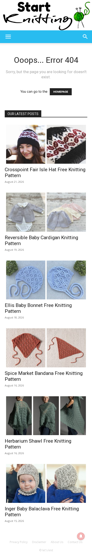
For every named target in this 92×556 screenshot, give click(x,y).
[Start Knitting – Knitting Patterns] (46, 15)
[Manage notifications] (81, 536)
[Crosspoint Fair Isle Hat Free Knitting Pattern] (46, 143)
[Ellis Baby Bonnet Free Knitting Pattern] (46, 279)
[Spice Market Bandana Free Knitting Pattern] (46, 347)
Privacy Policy (19, 542)
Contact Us (75, 542)
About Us (57, 542)
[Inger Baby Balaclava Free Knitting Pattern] (46, 483)
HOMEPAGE (60, 91)
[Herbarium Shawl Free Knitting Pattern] (46, 415)
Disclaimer (39, 542)
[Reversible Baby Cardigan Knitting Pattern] (46, 211)
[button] (8, 36)
